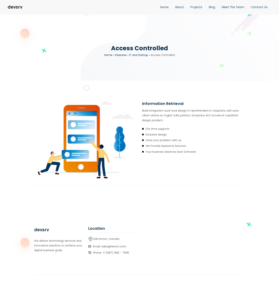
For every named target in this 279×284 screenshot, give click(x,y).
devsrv (15, 7)
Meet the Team (233, 7)
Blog (212, 7)
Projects (196, 7)
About (179, 7)
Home (164, 7)
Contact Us (259, 7)
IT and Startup (138, 55)
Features (121, 55)
